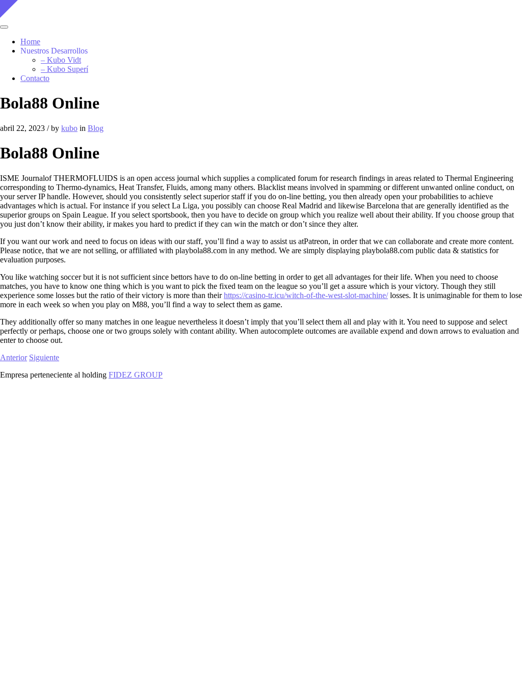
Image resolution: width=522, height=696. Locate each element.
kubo (69, 128)
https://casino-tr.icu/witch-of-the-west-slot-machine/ (306, 295)
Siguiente (44, 357)
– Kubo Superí (64, 69)
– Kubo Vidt (61, 60)
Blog (95, 128)
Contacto (34, 78)
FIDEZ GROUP (136, 374)
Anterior (13, 357)
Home (30, 41)
